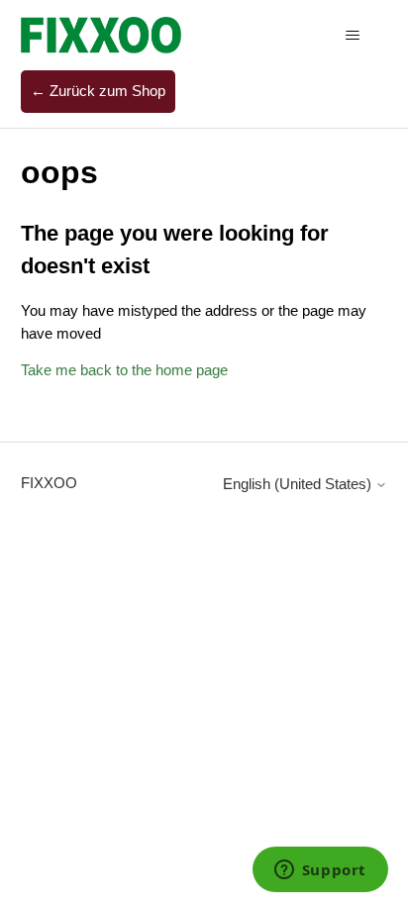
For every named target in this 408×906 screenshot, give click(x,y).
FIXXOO (49, 482)
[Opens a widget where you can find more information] (320, 871)
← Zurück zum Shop (98, 90)
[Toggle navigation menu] (352, 35)
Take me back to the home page (124, 369)
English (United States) (299, 483)
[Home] (101, 35)
